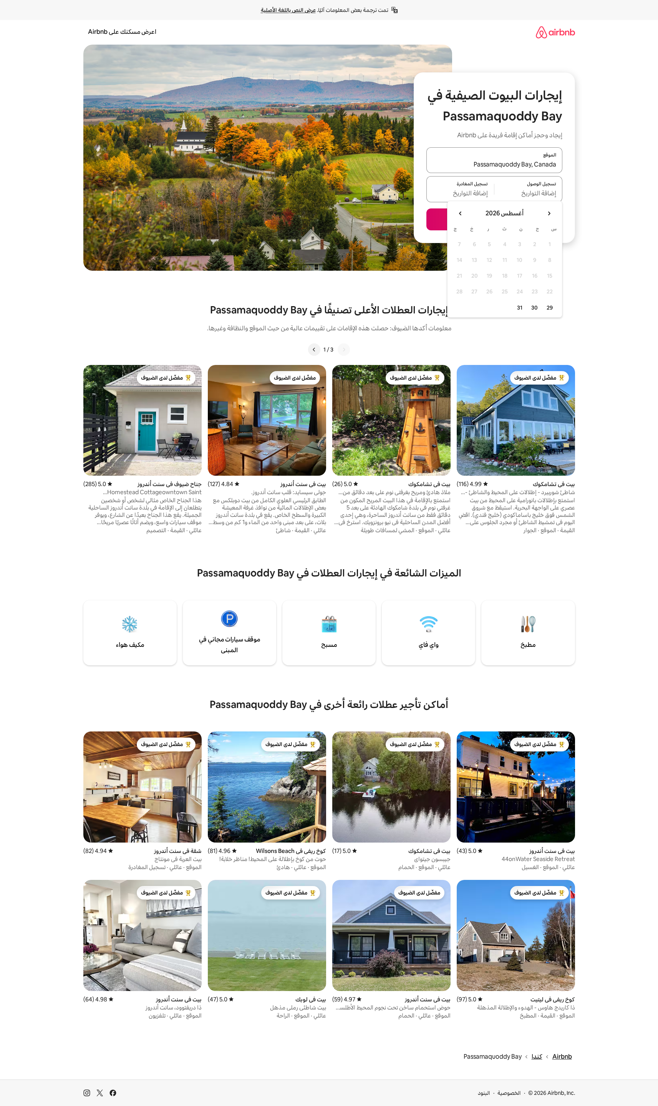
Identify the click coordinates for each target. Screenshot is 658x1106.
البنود (484, 1092)
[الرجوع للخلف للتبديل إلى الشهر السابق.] (549, 213)
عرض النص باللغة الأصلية (288, 10)
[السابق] (344, 349)
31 (519, 307)
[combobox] (494, 164)
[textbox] (528, 193)
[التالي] (314, 349)
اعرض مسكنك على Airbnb (122, 32)
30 (534, 307)
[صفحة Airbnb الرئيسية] (555, 32)
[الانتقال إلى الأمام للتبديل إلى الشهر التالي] (460, 213)
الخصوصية (509, 1092)
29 (550, 307)
